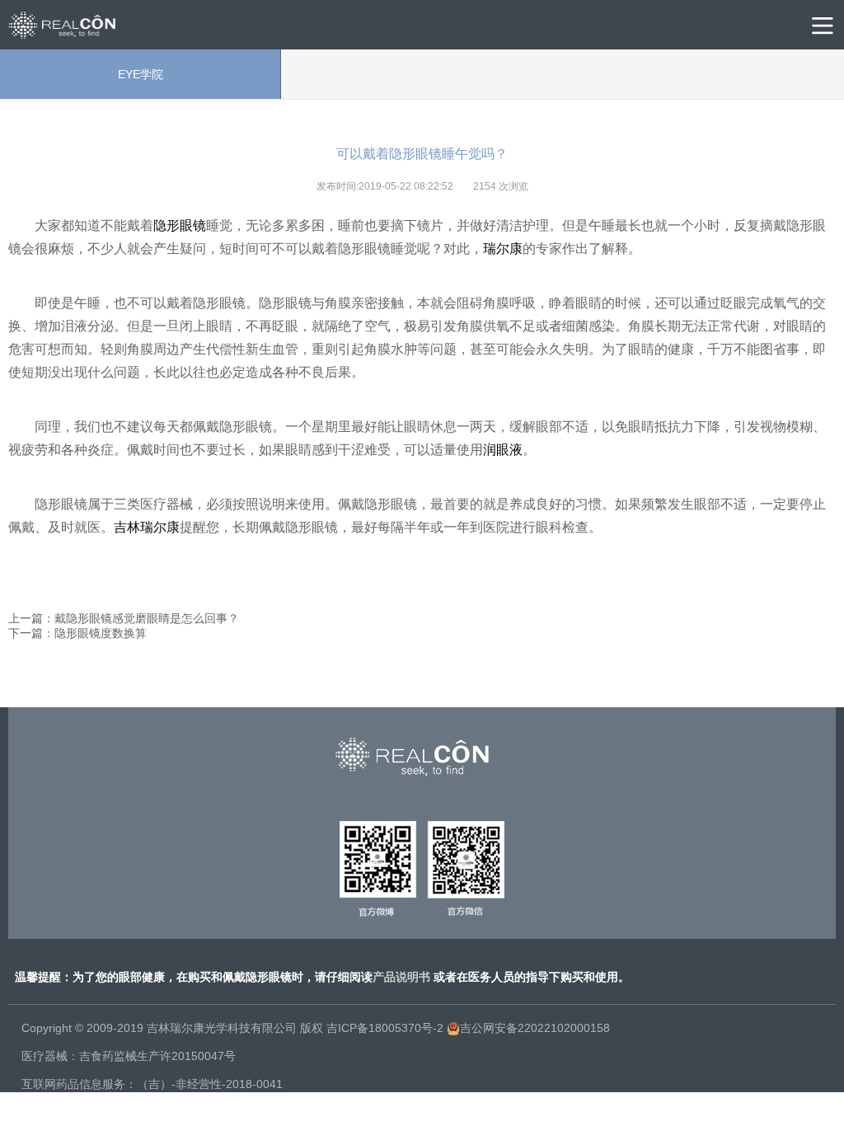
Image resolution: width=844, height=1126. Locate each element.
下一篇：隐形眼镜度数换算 (77, 633)
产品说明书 (401, 976)
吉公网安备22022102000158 (535, 1028)
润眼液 (503, 450)
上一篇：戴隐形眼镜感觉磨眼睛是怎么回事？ (123, 618)
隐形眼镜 (179, 225)
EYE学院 (140, 74)
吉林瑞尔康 (147, 527)
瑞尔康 (503, 249)
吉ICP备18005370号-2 (384, 1028)
